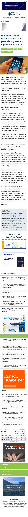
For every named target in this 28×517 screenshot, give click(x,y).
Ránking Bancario (5, 464)
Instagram (9, 229)
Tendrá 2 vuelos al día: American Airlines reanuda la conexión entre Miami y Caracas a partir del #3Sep (14, 402)
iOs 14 (20, 48)
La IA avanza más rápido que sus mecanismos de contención (14, 291)
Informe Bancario (5, 467)
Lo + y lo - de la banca (6, 471)
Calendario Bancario (6, 474)
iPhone (3, 51)
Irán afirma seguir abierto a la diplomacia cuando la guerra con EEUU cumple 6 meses (14, 418)
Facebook (19, 229)
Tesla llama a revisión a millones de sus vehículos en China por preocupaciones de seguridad (13, 310)
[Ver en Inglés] (25, 1)
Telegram (4, 229)
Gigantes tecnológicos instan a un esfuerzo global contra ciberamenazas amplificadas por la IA (14, 279)
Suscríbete (16, 17)
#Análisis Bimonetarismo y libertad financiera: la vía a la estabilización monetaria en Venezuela (14, 341)
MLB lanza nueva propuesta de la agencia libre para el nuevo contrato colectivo (14, 395)
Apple (15, 48)
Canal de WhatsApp (17, 227)
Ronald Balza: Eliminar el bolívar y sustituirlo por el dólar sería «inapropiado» (13, 413)
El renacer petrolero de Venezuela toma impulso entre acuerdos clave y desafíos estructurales (12, 424)
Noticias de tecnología (7, 48)
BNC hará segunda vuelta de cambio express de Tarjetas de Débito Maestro (14, 365)
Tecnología (9, 51)
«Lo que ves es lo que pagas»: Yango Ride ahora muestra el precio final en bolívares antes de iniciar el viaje (14, 286)
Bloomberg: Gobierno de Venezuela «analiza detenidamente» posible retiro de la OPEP (14, 353)
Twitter (14, 229)
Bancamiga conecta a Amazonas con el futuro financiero (14, 407)
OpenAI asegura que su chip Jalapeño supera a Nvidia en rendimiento (14, 297)
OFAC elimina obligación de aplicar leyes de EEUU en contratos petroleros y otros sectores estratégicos (14, 360)
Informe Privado (7, 17)
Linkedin (5, 501)
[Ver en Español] (26, 1)
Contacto (22, 17)
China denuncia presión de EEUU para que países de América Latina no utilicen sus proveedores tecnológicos (13, 303)
